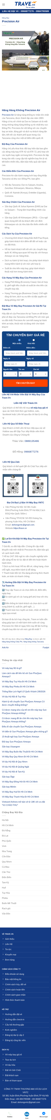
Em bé (36, 369)
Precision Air (8, 115)
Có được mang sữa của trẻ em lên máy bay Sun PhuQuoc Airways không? (24, 711)
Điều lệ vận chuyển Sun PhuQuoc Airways (21, 727)
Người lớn (7, 369)
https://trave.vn (20, 528)
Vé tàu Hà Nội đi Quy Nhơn (14, 762)
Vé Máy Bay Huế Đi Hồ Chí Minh (17, 792)
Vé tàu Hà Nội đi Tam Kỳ (13, 772)
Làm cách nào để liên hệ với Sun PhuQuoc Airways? (22, 675)
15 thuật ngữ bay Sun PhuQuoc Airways (20, 737)
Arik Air (5, 647)
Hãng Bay (5, 18)
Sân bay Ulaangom (11, 747)
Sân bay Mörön (9, 787)
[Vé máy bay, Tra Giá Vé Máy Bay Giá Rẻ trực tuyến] (25, 4)
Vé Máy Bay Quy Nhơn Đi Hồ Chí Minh (20, 757)
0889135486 (32, 441)
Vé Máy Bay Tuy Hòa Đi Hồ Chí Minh (19, 681)
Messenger (44, 1117)
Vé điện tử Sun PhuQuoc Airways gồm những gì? (25, 731)
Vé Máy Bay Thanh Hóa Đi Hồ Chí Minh (20, 797)
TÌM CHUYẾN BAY (25, 383)
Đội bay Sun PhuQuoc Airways (16, 742)
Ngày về (30, 358)
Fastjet (46, 647)
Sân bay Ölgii (8, 777)
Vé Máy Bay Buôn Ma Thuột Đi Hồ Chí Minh (22, 752)
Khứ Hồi (31, 343)
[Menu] (3, 4)
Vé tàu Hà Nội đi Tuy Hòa (14, 697)
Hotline (9, 1117)
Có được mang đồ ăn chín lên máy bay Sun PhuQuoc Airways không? (22, 720)
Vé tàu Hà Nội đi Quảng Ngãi (15, 767)
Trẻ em (21, 369)
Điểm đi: (7, 348)
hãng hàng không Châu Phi (12, 642)
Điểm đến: (30, 348)
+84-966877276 (38, 1099)
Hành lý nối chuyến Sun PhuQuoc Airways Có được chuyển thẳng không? (23, 703)
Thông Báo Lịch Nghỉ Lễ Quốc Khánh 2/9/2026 (23, 691)
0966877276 (31, 451)
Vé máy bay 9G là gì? (12, 668)
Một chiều (17, 343)
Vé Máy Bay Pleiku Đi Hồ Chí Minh (18, 687)
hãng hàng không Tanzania (33, 642)
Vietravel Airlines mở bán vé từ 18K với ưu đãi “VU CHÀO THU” (23, 803)
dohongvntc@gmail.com (23, 525)
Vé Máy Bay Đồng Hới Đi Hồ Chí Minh (20, 782)
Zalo (26, 1118)
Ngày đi (6, 358)
